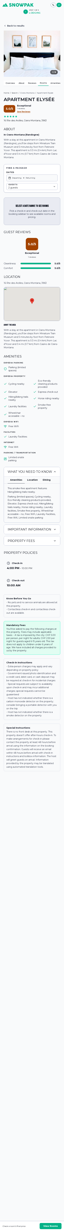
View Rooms (50, 1226)
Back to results (15, 25)
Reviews (32, 83)
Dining (46, 479)
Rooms (43, 83)
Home (6, 93)
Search (15, 93)
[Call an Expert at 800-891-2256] (53, 5)
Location (32, 479)
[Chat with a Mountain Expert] (59, 5)
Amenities (55, 83)
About (21, 83)
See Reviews (23, 111)
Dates (10, 172)
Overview (10, 83)
